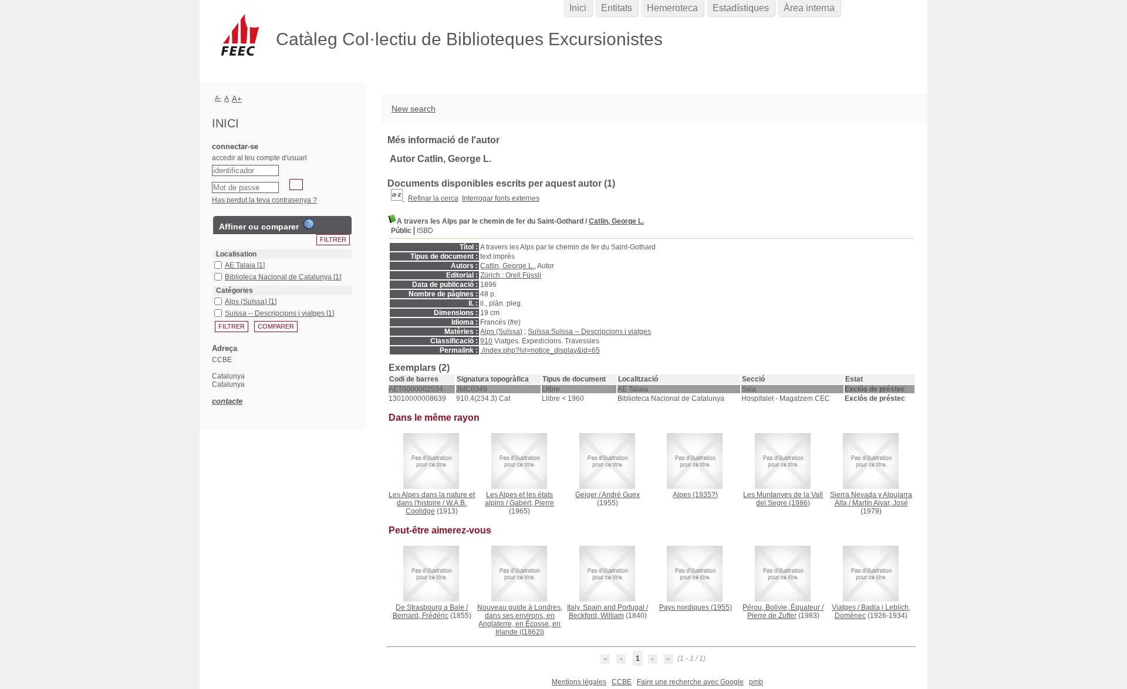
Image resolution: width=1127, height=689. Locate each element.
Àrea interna (809, 8)
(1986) (783, 499)
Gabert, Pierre (531, 503)
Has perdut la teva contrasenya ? (264, 200)
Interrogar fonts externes (500, 198)
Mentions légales (579, 682)
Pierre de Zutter (772, 616)
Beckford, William (596, 616)
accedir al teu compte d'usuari (259, 158)
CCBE (622, 682)
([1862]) (519, 619)
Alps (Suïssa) (501, 331)
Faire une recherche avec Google (690, 682)
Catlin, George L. (616, 221)
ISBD (425, 231)
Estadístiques (741, 8)
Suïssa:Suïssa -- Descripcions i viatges (589, 331)
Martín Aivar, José (880, 503)
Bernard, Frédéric (420, 616)
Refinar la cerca (433, 198)
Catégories (234, 290)
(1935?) (695, 495)
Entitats (616, 8)
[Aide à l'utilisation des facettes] (308, 224)
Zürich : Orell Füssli (510, 275)
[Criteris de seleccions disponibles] (397, 198)
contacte (227, 401)
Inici (577, 8)
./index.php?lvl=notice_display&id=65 (540, 350)
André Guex (621, 495)
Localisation (236, 254)
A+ (237, 98)
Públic (401, 231)
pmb (756, 682)
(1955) (695, 607)
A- (218, 98)
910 (486, 341)
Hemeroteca (672, 8)
